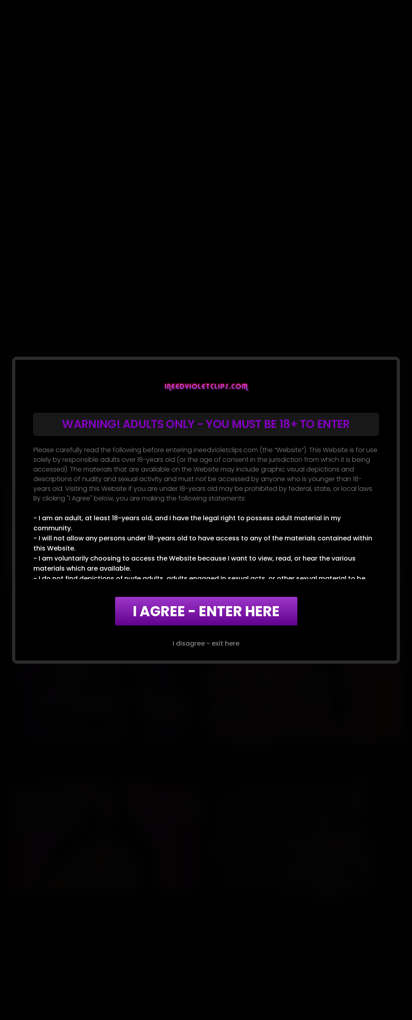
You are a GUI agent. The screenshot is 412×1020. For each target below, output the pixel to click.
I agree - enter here (206, 611)
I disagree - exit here (206, 643)
